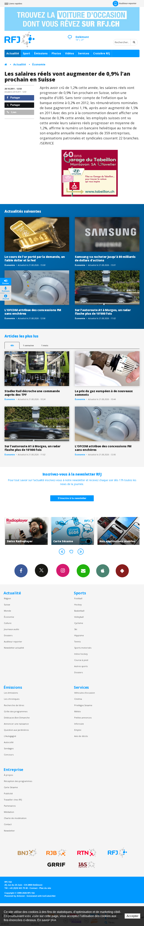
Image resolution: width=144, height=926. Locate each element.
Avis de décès (81, 736)
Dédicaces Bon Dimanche (17, 717)
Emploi (77, 730)
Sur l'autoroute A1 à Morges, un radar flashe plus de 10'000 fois (102, 312)
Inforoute (79, 724)
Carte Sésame (11, 787)
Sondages (9, 748)
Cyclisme (78, 623)
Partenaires (10, 806)
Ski (75, 629)
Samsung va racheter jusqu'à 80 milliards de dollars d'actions (105, 258)
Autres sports (81, 666)
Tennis (77, 641)
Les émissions (11, 693)
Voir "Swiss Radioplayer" (25, 531)
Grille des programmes (15, 711)
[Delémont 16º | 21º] (70, 34)
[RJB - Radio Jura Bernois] (56, 852)
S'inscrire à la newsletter (72, 498)
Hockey (78, 604)
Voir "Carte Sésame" (72, 531)
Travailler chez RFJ (13, 799)
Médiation (9, 812)
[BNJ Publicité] (26, 852)
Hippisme (79, 635)
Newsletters (83, 570)
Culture (7, 623)
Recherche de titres (14, 705)
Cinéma (78, 699)
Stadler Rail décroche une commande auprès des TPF (32, 393)
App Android (122, 570)
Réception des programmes (18, 781)
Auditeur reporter (13, 641)
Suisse (7, 604)
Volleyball (79, 617)
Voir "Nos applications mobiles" (118, 531)
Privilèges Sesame (83, 705)
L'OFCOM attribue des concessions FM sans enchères (32, 312)
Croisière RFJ (101, 53)
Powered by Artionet (14, 896)
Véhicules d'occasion (84, 693)
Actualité (12, 53)
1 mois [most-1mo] (44, 345)
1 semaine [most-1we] (28, 345)
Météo (77, 711)
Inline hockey (81, 654)
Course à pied (81, 660)
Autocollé (9, 742)
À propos (8, 775)
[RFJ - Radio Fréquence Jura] (117, 852)
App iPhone (102, 570)
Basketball (79, 610)
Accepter (132, 916)
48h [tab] (12, 345)
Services (83, 53)
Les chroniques (11, 699)
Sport (26, 53)
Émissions (41, 53)
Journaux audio (11, 629)
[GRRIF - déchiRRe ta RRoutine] (56, 864)
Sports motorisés (82, 647)
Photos (56, 53)
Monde (7, 610)
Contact (8, 824)
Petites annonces (83, 717)
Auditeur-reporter (127, 3)
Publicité (8, 793)
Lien (13, 112)
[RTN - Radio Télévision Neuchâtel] (87, 852)
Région (7, 598)
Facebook (21, 570)
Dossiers (8, 635)
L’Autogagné (10, 736)
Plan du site (45, 888)
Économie (38, 64)
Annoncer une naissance (16, 724)
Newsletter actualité (14, 647)
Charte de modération (15, 818)
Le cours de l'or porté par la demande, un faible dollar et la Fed (34, 258)
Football (78, 598)
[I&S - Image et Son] (87, 864)
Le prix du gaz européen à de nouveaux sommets (104, 393)
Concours (9, 754)
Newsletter (9, 830)
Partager (15, 97)
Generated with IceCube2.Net (41, 896)
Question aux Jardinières (16, 730)
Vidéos (69, 53)
